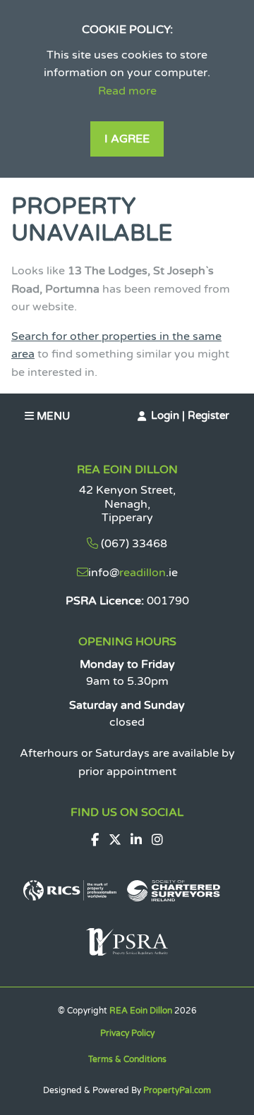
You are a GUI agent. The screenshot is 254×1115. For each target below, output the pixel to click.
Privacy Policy (127, 1033)
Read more (127, 91)
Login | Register (190, 415)
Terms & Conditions (127, 1059)
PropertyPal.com (177, 1090)
